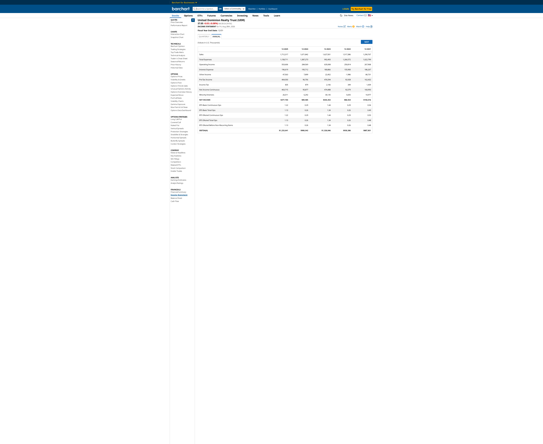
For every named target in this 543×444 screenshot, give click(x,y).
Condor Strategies (178, 144)
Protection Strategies (179, 131)
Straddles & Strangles (179, 134)
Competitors (176, 162)
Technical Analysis (178, 55)
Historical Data (177, 67)
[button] (370, 15)
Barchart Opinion (178, 46)
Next (366, 42)
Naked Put (175, 125)
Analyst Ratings (177, 183)
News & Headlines (178, 152)
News (255, 15)
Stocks (175, 15)
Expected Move (177, 95)
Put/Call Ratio (176, 98)
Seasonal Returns (178, 61)
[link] (369, 26)
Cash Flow (175, 201)
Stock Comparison (178, 168)
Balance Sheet (176, 198)
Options (188, 15)
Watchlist (252, 9)
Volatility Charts (177, 101)
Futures (211, 15)
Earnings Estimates (178, 180)
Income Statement (179, 195)
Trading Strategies (178, 49)
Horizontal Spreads (178, 137)
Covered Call (176, 122)
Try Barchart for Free (361, 9)
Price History (176, 64)
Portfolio (262, 9)
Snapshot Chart (177, 37)
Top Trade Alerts (177, 52)
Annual (216, 36)
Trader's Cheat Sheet (179, 58)
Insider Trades (176, 171)
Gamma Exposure (178, 104)
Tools (266, 15)
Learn (277, 15)
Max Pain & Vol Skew (179, 107)
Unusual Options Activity (181, 88)
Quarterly (204, 36)
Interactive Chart (177, 34)
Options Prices (176, 76)
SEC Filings (175, 159)
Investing (242, 15)
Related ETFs (176, 165)
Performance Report (179, 25)
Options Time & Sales (179, 86)
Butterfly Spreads (178, 140)
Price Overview (177, 22)
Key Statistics (176, 155)
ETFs (200, 15)
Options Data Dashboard (181, 110)
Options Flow (176, 82)
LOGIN (345, 9)
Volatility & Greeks (178, 79)
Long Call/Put (176, 119)
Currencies (226, 15)
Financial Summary (178, 192)
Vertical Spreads (177, 128)
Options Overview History (181, 92)
